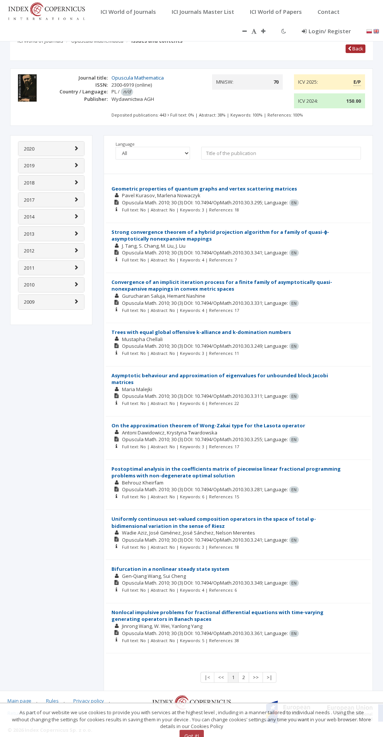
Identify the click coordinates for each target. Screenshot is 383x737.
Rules (52, 700)
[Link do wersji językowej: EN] (376, 30)
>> (256, 677)
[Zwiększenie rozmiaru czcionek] (267, 31)
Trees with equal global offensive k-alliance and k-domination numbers (201, 332)
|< (207, 677)
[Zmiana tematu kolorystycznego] (283, 31)
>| (269, 677)
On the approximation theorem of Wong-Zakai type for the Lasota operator (208, 425)
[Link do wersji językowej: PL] (369, 30)
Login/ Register (330, 31)
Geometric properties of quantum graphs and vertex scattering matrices (204, 188)
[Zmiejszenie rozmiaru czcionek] (241, 31)
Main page (19, 700)
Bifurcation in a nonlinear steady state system (170, 569)
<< (221, 677)
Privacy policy (88, 700)
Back (357, 48)
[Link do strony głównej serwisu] (46, 10)
